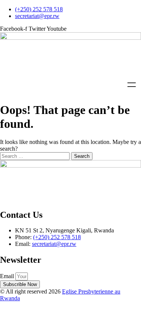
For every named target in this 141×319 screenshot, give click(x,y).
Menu (131, 84)
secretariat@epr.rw (54, 244)
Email (7, 276)
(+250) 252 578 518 (57, 237)
